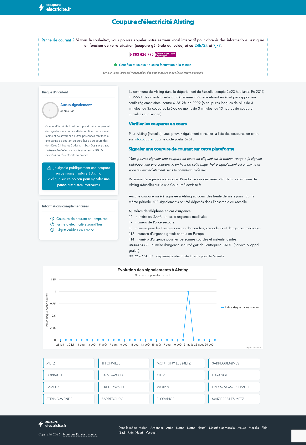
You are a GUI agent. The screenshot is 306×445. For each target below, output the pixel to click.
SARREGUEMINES (225, 363)
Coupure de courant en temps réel (81, 218)
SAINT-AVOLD (112, 375)
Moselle (254, 428)
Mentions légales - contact (80, 434)
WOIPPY (163, 386)
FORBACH (54, 375)
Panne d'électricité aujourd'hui (76, 224)
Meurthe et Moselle (222, 428)
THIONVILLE (111, 363)
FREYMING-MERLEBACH (230, 386)
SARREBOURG (112, 398)
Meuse (242, 428)
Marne (180, 428)
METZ (50, 363)
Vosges (150, 432)
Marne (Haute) (196, 428)
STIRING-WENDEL (60, 398)
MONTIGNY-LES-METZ (174, 363)
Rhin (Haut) (135, 432)
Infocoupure (143, 139)
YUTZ (161, 375)
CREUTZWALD (113, 386)
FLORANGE (165, 398)
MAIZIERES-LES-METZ (228, 398)
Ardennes (157, 428)
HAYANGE (220, 375)
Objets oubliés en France (74, 229)
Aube (169, 428)
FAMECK (53, 386)
